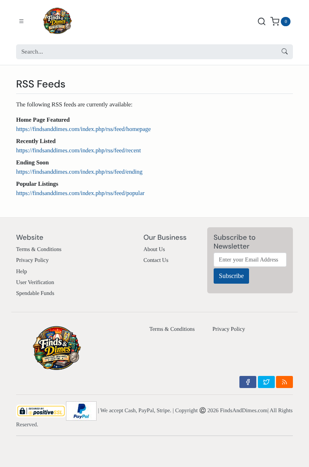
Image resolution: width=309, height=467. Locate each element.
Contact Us (155, 260)
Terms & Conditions (39, 250)
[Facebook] (247, 382)
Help (21, 272)
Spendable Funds (35, 294)
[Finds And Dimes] (63, 21)
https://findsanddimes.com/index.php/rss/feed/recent (78, 150)
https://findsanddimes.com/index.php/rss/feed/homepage (83, 129)
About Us (154, 250)
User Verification (35, 283)
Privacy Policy (32, 260)
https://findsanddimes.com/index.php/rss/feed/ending (79, 172)
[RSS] (284, 382)
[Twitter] (266, 382)
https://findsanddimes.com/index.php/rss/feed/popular (80, 193)
